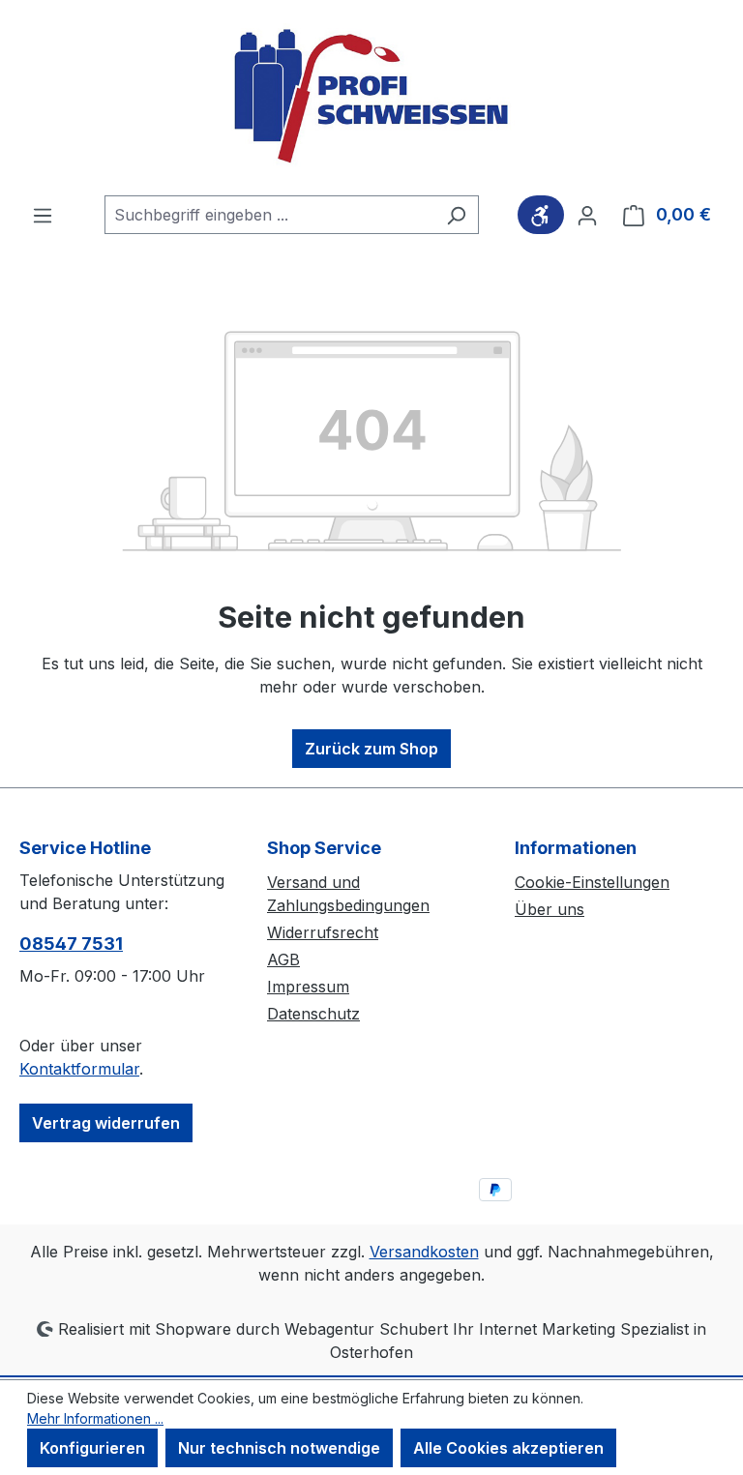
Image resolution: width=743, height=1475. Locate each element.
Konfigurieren (92, 1448)
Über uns (549, 909)
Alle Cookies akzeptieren (508, 1448)
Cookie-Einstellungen (592, 882)
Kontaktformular (79, 1068)
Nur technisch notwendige (279, 1448)
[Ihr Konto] (587, 214)
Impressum (308, 986)
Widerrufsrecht (322, 932)
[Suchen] (456, 214)
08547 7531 (71, 943)
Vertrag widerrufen (106, 1123)
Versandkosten (424, 1251)
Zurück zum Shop (371, 748)
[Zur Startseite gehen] (371, 97)
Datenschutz (313, 1013)
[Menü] (42, 214)
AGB (283, 959)
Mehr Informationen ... (95, 1418)
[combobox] (269, 214)
